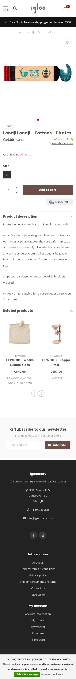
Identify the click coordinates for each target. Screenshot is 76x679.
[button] (38, 120)
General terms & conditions (38, 569)
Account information (38, 614)
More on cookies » (52, 674)
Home (19, 32)
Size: (6, 166)
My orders (38, 620)
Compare (38, 633)
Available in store (62, 143)
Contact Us (38, 588)
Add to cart (47, 190)
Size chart (62, 201)
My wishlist (38, 627)
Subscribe (59, 445)
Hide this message (27, 674)
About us (38, 562)
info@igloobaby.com (40, 518)
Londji (8, 126)
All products (38, 640)
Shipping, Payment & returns (38, 582)
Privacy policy (38, 575)
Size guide (38, 594)
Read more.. (24, 154)
